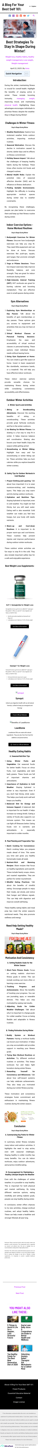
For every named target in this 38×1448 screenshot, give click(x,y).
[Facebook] (10, 15)
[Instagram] (13, 15)
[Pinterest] (17, 15)
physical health (11, 105)
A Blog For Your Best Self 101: (13, 6)
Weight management (20, 63)
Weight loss (10, 57)
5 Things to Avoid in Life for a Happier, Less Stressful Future (12, 1331)
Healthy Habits (21, 57)
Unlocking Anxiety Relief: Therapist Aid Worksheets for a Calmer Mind (26, 1361)
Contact (19, 1398)
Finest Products (19, 1389)
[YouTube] (24, 15)
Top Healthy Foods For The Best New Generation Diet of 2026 (12, 1359)
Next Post (20, 1293)
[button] (34, 15)
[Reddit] (21, 15)
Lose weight (28, 60)
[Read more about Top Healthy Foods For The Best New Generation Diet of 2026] (12, 1348)
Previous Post (19, 1287)
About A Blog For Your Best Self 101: (19, 1385)
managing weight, (26, 98)
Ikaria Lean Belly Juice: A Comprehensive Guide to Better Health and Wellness (26, 1332)
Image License (19, 1402)
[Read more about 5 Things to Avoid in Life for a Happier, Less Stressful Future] (12, 1319)
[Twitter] (28, 15)
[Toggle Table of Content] (25, 73)
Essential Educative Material (19, 1393)
